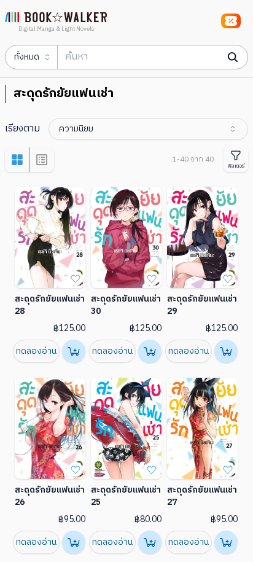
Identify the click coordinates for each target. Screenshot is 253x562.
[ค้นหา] (232, 57)
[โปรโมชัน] (231, 20)
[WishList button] (75, 278)
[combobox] (148, 129)
